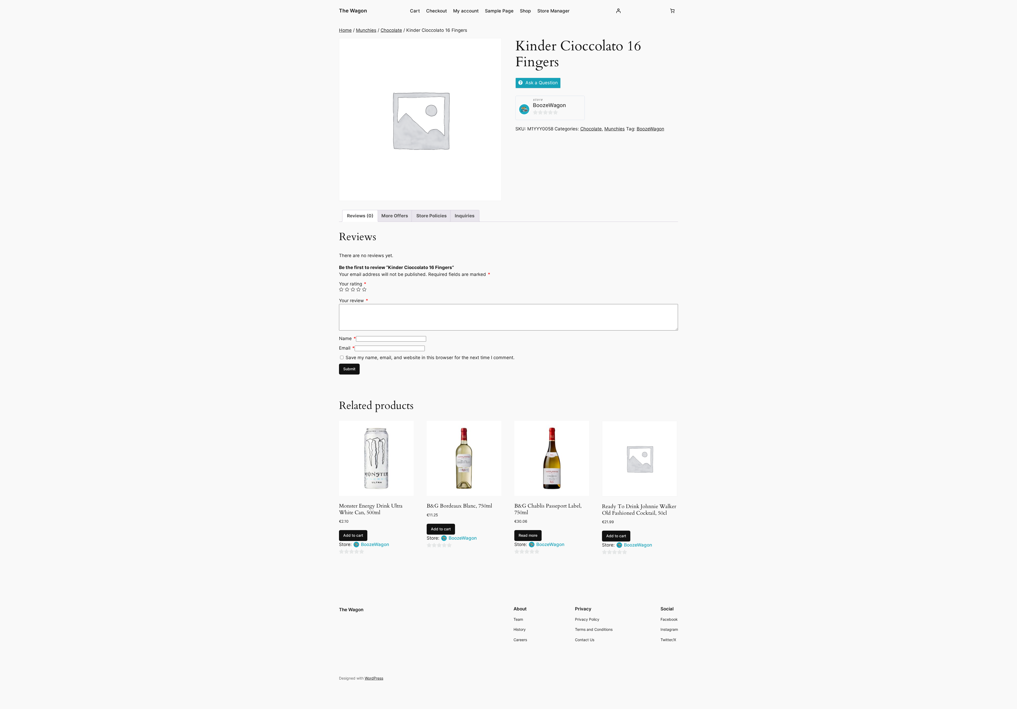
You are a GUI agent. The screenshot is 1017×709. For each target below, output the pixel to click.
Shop (525, 11)
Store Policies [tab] (431, 215)
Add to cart (353, 535)
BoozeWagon (549, 105)
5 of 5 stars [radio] (364, 289)
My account (466, 11)
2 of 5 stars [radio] (347, 289)
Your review (353, 300)
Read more (528, 535)
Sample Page (499, 11)
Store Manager (553, 11)
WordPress (374, 678)
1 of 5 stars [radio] (341, 289)
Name (347, 338)
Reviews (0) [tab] (360, 215)
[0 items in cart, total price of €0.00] (672, 10)
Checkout (436, 11)
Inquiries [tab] (465, 215)
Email (347, 348)
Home (345, 30)
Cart (415, 11)
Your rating (352, 284)
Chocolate (391, 30)
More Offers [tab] (394, 215)
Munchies (366, 30)
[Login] (618, 10)
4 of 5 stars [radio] (358, 289)
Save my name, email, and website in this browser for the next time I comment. (430, 357)
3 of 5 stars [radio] (353, 289)
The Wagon (353, 10)
